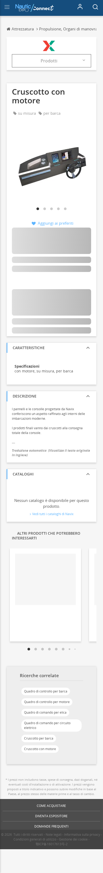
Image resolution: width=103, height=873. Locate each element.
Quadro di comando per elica (45, 712)
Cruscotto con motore (40, 749)
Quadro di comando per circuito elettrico (47, 725)
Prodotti (49, 61)
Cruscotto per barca (38, 738)
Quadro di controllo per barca (45, 691)
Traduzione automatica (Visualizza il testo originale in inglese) (51, 452)
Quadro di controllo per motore (47, 702)
